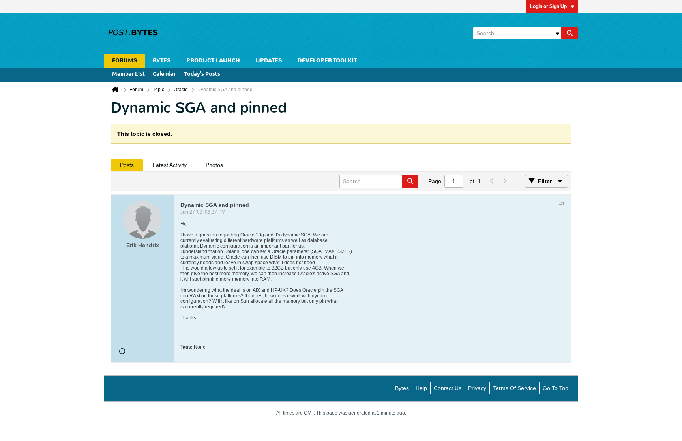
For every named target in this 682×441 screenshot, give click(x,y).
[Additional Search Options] (557, 33)
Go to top (555, 388)
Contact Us (447, 388)
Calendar (164, 74)
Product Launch (213, 60)
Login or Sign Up (548, 6)
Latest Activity (170, 165)
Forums (124, 60)
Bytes (402, 388)
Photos (214, 165)
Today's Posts (202, 74)
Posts (127, 165)
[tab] (127, 165)
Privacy (477, 388)
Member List (128, 74)
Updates (269, 60)
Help (421, 388)
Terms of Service (514, 388)
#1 (562, 203)
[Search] (569, 33)
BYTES (161, 60)
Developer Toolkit (327, 60)
